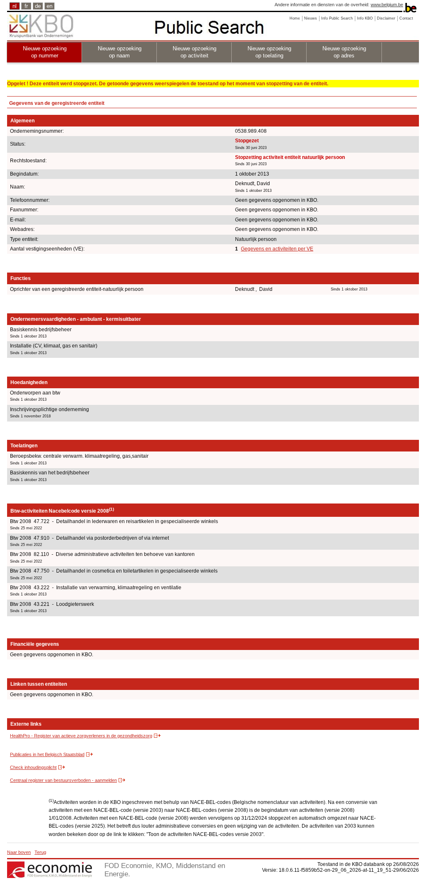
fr (26, 6)
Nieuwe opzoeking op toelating (269, 52)
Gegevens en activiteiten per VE (277, 249)
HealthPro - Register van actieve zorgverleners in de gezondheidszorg (81, 735)
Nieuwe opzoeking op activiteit (194, 52)
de (38, 6)
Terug (40, 852)
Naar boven (19, 852)
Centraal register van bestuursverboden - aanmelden (63, 780)
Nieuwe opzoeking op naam (119, 52)
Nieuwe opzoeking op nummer (45, 52)
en (49, 6)
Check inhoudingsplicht (33, 767)
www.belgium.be (387, 4)
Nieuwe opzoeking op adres (344, 52)
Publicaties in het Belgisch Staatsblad (47, 754)
